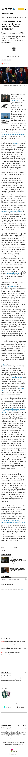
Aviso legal (17, 742)
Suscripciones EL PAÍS (19, 744)
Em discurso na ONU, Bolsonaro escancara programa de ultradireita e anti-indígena (18, 560)
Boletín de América (6, 675)
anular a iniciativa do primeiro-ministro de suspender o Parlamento (13, 521)
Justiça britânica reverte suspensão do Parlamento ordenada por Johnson (17, 570)
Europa (14, 17)
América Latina (5, 17)
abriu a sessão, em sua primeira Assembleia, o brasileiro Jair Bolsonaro (13, 410)
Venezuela (15, 143)
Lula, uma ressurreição (10, 644)
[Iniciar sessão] (25, 9)
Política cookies (22, 742)
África (10, 17)
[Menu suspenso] (2, 9)
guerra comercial (16, 378)
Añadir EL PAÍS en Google (8, 63)
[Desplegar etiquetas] (26, 579)
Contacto (4, 742)
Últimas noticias (5, 638)
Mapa (14, 744)
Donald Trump (15, 100)
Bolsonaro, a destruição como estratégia (14, 641)
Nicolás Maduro (12, 286)
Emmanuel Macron (13, 273)
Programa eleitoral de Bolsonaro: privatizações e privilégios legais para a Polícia (13, 653)
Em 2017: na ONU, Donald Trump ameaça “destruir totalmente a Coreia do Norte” (5, 107)
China (25, 17)
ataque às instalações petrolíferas (11, 211)
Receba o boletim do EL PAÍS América (11, 547)
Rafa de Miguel (13, 572)
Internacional (7, 14)
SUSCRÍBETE (20, 9)
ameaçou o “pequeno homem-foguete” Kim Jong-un (13, 134)
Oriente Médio (20, 17)
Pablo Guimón (14, 53)
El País (11, 563)
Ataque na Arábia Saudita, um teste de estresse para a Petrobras (5, 122)
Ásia (18, 579)
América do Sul (4, 579)
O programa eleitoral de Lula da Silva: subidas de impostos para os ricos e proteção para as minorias (13, 648)
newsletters (4, 672)
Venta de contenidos (10, 742)
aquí (22, 589)
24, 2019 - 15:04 (16, 55)
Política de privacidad (8, 744)
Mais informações (4, 585)
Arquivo (3, 688)
